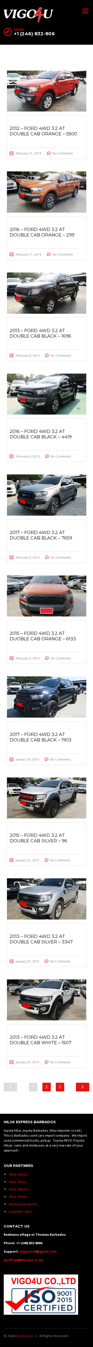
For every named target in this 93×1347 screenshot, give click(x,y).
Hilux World (18, 1196)
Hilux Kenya (18, 1174)
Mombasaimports (23, 1204)
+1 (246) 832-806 (34, 34)
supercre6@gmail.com (38, 1251)
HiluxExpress (24, 1336)
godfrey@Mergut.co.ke (23, 1260)
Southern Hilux (20, 1211)
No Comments (62, 153)
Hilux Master (19, 1189)
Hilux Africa (18, 1181)
